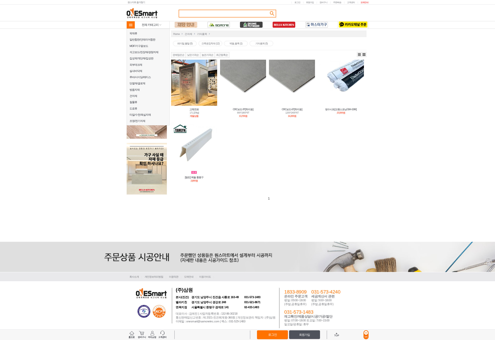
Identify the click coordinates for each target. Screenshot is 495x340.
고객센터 (351, 2)
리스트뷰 (359, 54)
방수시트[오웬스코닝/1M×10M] (341, 109)
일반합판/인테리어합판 (142, 39)
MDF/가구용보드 (139, 45)
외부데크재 (136, 64)
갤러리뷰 (364, 54)
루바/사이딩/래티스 (140, 77)
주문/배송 (337, 2)
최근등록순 (222, 54)
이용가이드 (205, 276)
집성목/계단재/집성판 (141, 58)
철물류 (133, 102)
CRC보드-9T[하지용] (243, 109)
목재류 (133, 33)
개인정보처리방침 (154, 276)
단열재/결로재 (137, 83)
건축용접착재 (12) (210, 43)
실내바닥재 (136, 70)
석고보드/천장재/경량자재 (144, 52)
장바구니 (323, 2)
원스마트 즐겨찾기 (136, 2)
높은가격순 (207, 54)
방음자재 (135, 89)
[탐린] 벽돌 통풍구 (194, 177)
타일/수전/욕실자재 (140, 114)
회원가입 (310, 2)
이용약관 (173, 276)
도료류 (133, 108)
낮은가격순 (193, 54)
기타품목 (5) (261, 43)
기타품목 (202, 34)
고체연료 (194, 109)
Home (176, 34)
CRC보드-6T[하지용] (292, 109)
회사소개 (134, 276)
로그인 (297, 2)
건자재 (133, 95)
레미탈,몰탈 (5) (184, 43)
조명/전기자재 (137, 120)
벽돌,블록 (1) (236, 43)
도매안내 (364, 2)
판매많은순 (178, 54)
